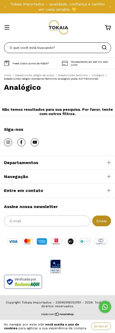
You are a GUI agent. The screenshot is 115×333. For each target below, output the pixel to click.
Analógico (98, 75)
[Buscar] (104, 47)
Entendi (101, 326)
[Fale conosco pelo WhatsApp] (105, 307)
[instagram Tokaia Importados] (8, 142)
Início (7, 75)
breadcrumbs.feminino (72, 75)
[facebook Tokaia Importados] (21, 142)
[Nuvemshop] (57, 315)
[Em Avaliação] (55, 267)
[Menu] (7, 28)
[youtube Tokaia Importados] (35, 142)
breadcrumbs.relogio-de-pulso (34, 75)
